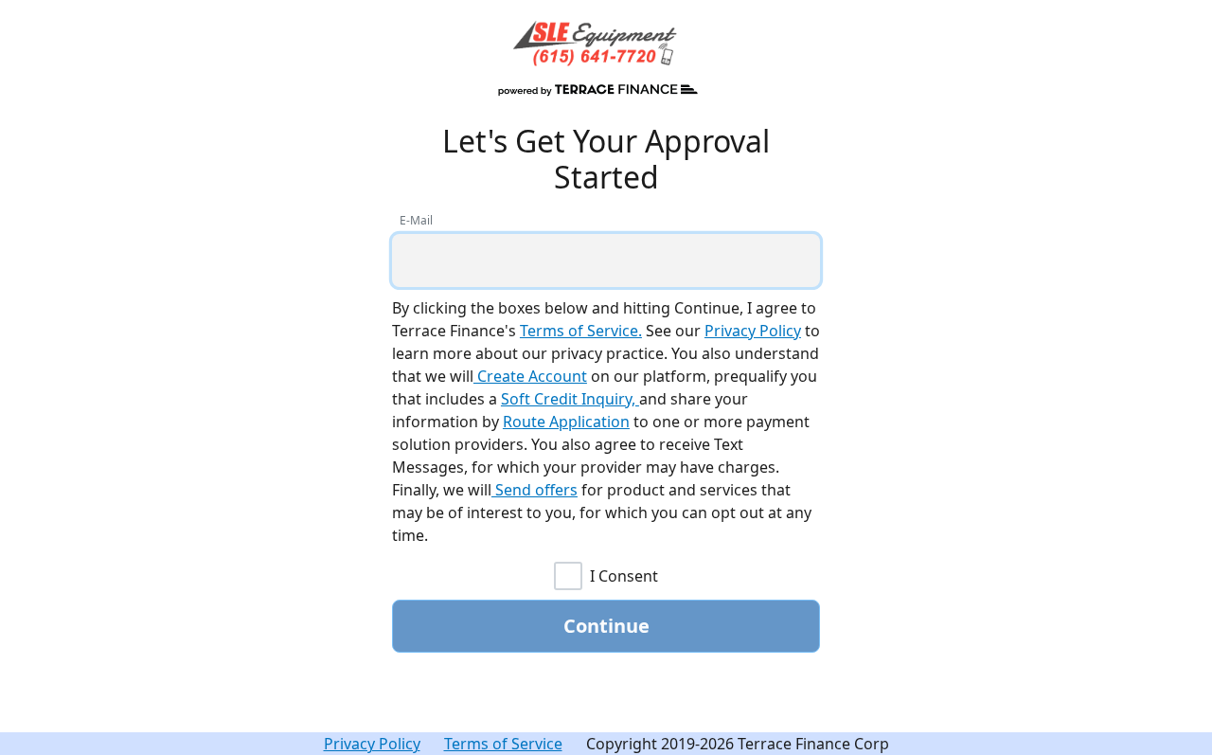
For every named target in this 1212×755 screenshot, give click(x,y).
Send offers (534, 489)
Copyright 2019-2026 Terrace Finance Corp (737, 743)
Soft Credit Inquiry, (570, 398)
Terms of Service (503, 743)
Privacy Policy (752, 330)
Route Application (566, 421)
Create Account (530, 376)
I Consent (624, 576)
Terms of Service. (581, 330)
